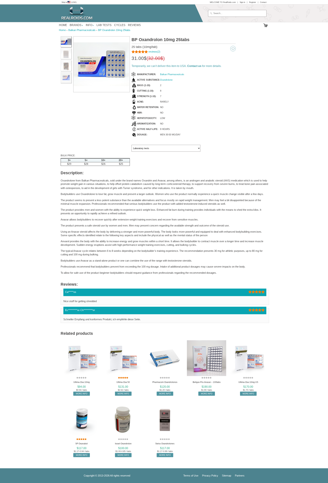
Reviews (134, 25)
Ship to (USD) (69, 2)
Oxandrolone (166, 80)
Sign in (242, 2)
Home (63, 25)
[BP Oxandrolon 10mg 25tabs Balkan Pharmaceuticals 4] (66, 65)
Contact (263, 2)
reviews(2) (154, 51)
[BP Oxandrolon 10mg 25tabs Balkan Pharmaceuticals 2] (101, 64)
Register (252, 2)
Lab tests (104, 25)
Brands (75, 25)
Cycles (119, 25)
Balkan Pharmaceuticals (172, 74)
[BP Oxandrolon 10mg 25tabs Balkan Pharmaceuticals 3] (66, 53)
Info (89, 25)
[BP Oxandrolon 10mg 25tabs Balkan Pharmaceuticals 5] (66, 77)
